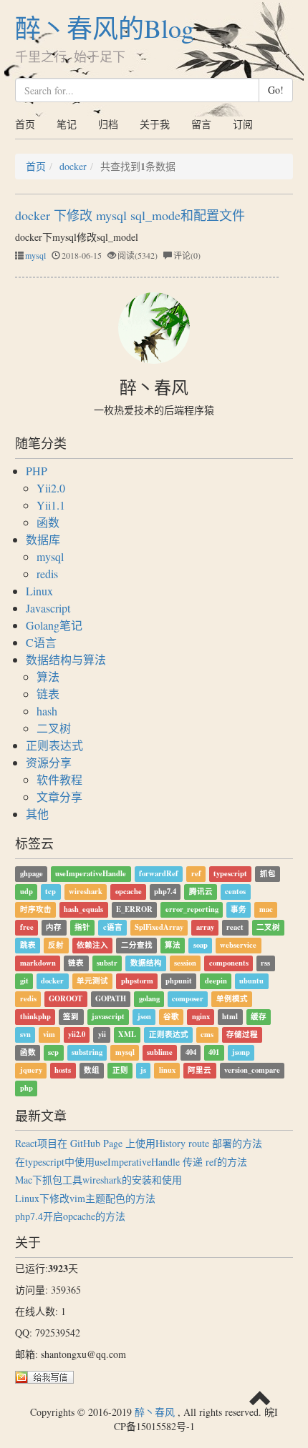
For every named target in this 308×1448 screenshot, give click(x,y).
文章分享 (59, 796)
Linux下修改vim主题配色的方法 (85, 1198)
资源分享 (49, 762)
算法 (48, 676)
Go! (276, 89)
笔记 (67, 124)
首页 (25, 124)
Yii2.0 (51, 487)
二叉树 (54, 727)
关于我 (155, 124)
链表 (48, 693)
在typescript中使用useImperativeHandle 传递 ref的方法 (131, 1162)
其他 (37, 813)
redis (47, 573)
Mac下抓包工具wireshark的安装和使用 (98, 1179)
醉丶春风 (155, 1412)
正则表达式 (54, 745)
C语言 (41, 642)
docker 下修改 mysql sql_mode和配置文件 (130, 215)
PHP (36, 470)
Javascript (48, 607)
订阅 (243, 124)
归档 (108, 124)
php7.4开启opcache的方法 (70, 1216)
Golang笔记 (54, 625)
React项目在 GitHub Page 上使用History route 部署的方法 (138, 1143)
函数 (48, 522)
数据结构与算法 (66, 659)
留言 (201, 124)
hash (47, 710)
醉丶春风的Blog (104, 28)
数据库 (43, 539)
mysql (35, 255)
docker (73, 166)
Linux (39, 590)
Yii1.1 (51, 504)
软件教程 (59, 779)
